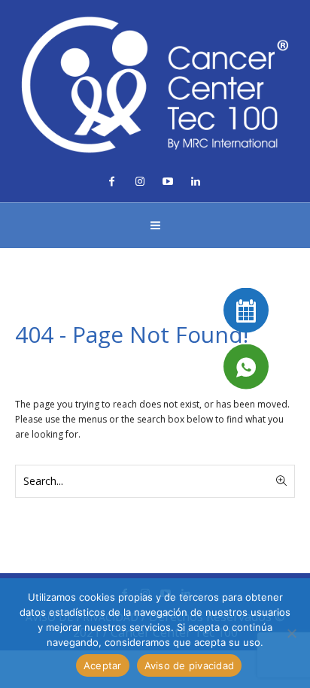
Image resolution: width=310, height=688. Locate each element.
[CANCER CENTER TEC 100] (155, 84)
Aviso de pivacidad (189, 665)
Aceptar (103, 665)
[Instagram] (140, 181)
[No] (291, 633)
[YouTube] (168, 181)
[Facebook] (112, 181)
